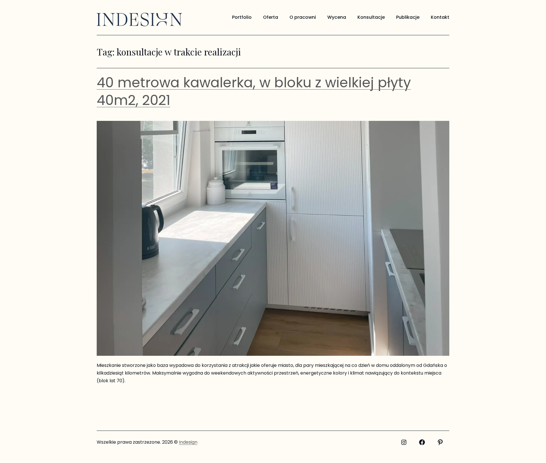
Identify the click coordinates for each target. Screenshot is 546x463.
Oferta (270, 17)
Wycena (336, 17)
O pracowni (302, 17)
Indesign (188, 442)
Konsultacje (371, 17)
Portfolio (242, 17)
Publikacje (407, 17)
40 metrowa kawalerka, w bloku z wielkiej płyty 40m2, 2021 (254, 91)
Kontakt (440, 17)
